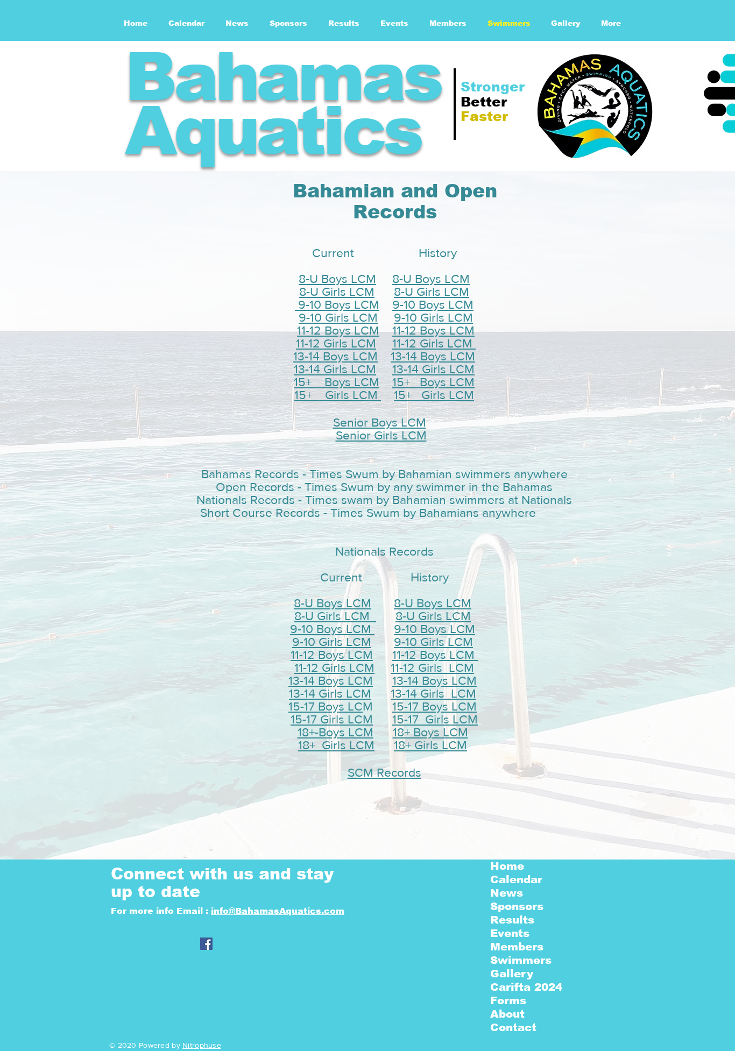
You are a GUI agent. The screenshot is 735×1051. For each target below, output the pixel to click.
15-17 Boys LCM (434, 706)
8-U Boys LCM (337, 278)
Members (516, 947)
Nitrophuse (201, 1045)
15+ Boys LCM (336, 381)
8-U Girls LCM (336, 291)
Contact (513, 1027)
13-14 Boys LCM (335, 356)
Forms (508, 1000)
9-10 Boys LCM (337, 304)
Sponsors (516, 906)
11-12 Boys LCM (338, 330)
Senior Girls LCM (381, 435)
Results (512, 920)
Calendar (516, 879)
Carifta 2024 (526, 987)
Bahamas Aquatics (282, 103)
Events (509, 933)
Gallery (511, 973)
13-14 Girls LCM (335, 369)
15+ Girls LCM (337, 394)
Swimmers (521, 960)
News (506, 893)
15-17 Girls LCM (332, 719)
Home (507, 866)
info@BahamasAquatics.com (277, 910)
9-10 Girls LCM (338, 317)
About (507, 1014)
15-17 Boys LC (325, 706)
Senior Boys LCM (379, 422)
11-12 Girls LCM (336, 343)
